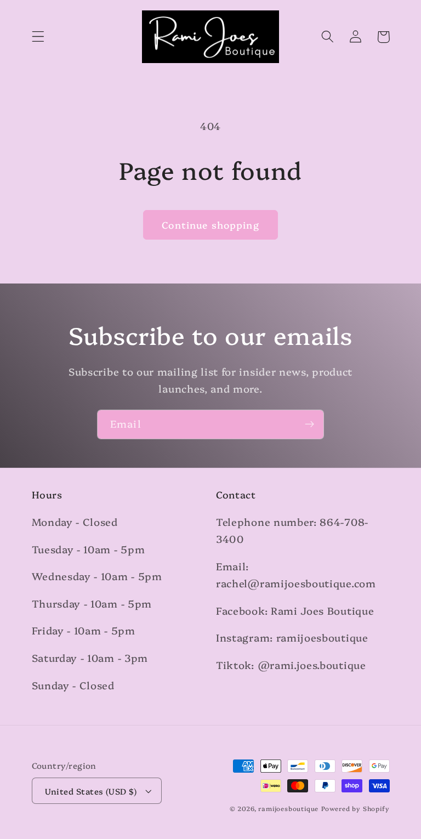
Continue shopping (210, 224)
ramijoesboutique (288, 808)
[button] (38, 37)
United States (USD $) (91, 791)
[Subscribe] (309, 424)
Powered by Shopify (355, 808)
